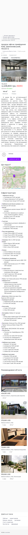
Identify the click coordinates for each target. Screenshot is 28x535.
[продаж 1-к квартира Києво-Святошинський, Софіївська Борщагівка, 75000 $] (14, 437)
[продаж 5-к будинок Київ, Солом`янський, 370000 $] (14, 410)
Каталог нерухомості (9, 35)
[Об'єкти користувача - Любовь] (4, 154)
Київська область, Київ (9, 51)
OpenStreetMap (18, 188)
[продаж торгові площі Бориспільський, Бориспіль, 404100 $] (14, 383)
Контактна (10, 524)
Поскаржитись (15, 57)
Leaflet (12, 188)
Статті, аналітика (7, 522)
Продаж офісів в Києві (8, 37)
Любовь (10, 153)
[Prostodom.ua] (1, 35)
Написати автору (14, 159)
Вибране (5, 57)
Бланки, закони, (11, 520)
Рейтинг (10, 518)
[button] (25, 61)
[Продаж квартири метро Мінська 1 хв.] (14, 464)
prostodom (7, 532)
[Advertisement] (14, 19)
